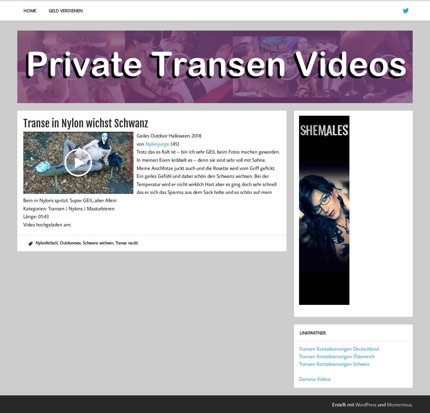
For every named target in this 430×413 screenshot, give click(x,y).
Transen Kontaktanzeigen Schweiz (334, 364)
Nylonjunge (157, 144)
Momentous (399, 404)
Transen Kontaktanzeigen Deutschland (339, 349)
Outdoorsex (70, 243)
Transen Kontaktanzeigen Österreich (337, 356)
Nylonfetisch (47, 243)
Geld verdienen (65, 11)
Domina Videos (315, 379)
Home (30, 11)
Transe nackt (127, 243)
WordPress (365, 404)
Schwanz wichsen (98, 243)
